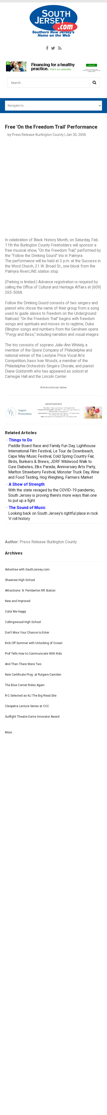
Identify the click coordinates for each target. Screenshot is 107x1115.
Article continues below (53, 387)
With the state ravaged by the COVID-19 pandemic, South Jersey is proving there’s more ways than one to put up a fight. (52, 495)
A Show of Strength (27, 484)
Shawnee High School (20, 580)
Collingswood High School (23, 622)
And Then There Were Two (23, 664)
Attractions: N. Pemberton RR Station (30, 590)
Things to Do (20, 440)
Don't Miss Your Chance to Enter (27, 632)
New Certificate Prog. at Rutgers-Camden (33, 674)
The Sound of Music (27, 507)
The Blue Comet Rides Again (25, 685)
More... (9, 732)
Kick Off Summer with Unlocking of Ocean (33, 643)
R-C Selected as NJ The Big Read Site (30, 695)
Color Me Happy (15, 611)
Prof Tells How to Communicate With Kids (33, 653)
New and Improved (17, 601)
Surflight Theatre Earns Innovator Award (32, 716)
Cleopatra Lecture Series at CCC (27, 706)
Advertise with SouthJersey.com (27, 569)
